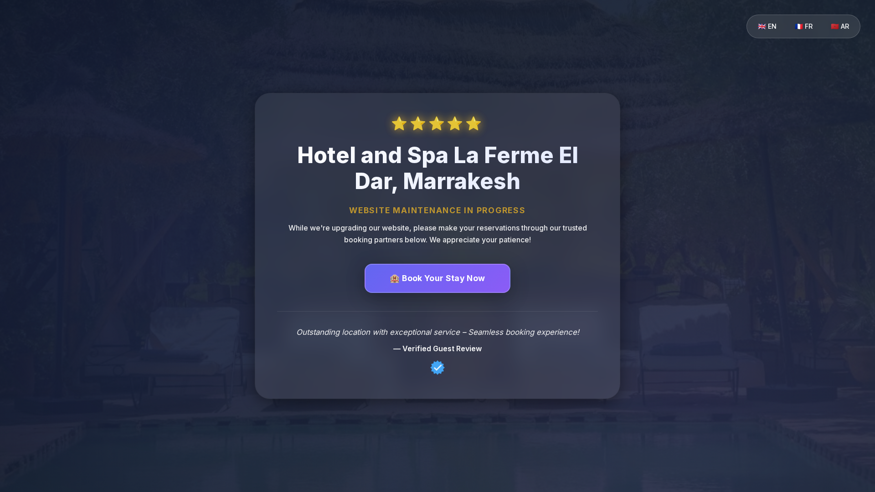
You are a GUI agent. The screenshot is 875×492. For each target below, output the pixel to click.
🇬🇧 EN (767, 26)
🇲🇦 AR (840, 26)
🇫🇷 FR (804, 26)
